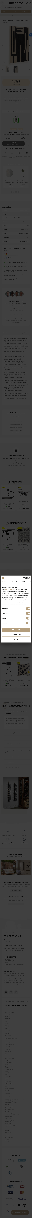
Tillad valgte (16, 634)
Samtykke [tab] (4, 581)
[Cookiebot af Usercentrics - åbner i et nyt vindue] (23, 578)
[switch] (28, 613)
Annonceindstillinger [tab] (22, 581)
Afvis (16, 639)
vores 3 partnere (9, 589)
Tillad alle (16, 630)
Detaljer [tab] (11, 581)
